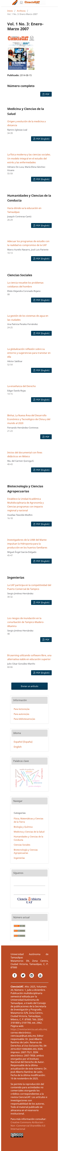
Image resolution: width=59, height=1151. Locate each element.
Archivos (21, 10)
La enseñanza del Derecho (21, 386)
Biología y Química (23, 826)
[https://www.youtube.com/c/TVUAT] (40, 978)
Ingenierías (19, 857)
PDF (47, 94)
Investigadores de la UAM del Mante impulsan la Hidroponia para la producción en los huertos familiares (27, 543)
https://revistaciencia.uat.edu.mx (29, 1029)
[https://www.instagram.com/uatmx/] (32, 978)
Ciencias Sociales (22, 844)
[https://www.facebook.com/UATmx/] (15, 978)
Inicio (10, 10)
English (18, 746)
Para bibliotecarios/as (24, 718)
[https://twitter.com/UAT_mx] (23, 978)
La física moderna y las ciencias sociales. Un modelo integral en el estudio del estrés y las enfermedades (29, 158)
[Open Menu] (7, 3)
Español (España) (23, 741)
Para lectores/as (22, 709)
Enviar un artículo (29, 686)
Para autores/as (21, 714)
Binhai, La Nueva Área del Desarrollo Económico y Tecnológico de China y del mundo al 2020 (28, 419)
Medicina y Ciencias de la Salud (29, 831)
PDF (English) (42, 138)
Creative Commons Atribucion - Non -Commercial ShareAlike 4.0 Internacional (28, 1126)
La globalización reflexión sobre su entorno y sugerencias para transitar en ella (29, 352)
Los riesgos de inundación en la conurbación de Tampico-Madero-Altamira (25, 622)
